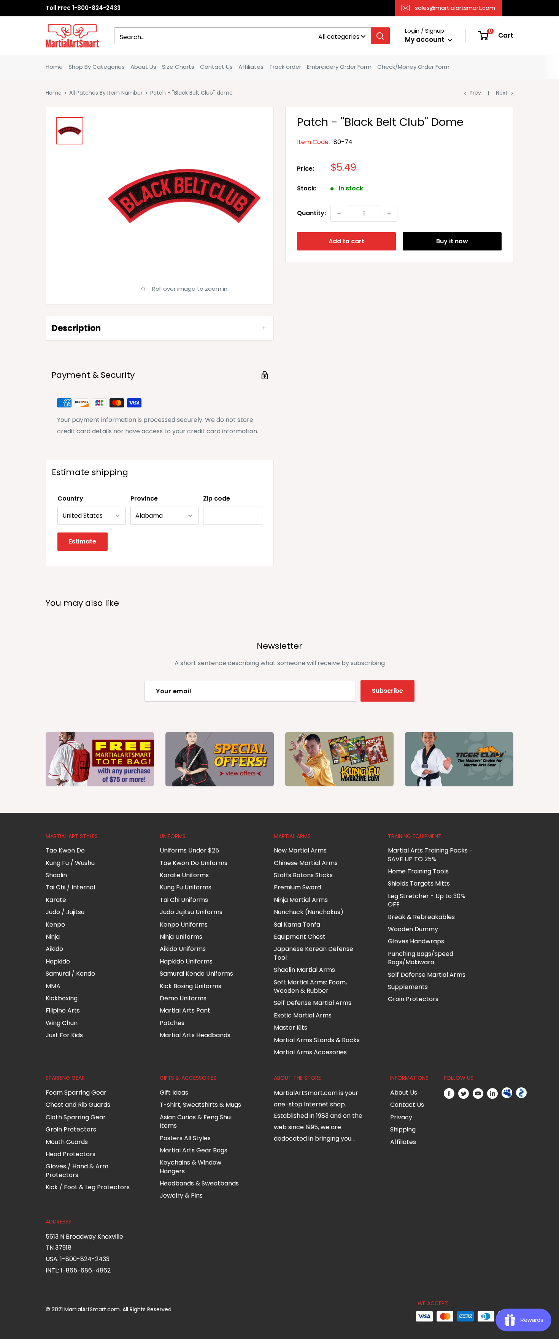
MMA (53, 986)
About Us (143, 67)
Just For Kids (64, 1035)
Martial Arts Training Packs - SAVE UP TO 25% (430, 854)
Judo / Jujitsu (65, 912)
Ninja (53, 936)
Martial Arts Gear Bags (193, 1150)
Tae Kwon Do (65, 850)
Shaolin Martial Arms (304, 969)
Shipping (403, 1129)
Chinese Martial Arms (306, 863)
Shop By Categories (96, 67)
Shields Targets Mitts (419, 883)
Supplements (408, 986)
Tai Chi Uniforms (184, 899)
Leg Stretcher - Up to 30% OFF (426, 900)
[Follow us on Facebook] (449, 1093)
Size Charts (178, 67)
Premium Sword (297, 887)
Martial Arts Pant (185, 1010)
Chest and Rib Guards (78, 1104)
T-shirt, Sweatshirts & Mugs (200, 1104)
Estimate (82, 541)
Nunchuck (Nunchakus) (308, 912)
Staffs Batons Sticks (303, 875)
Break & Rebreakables (421, 917)
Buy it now (452, 241)
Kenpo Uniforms (184, 924)
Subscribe (387, 690)
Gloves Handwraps (416, 941)
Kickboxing (62, 998)
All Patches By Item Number (106, 93)
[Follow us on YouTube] (478, 1093)
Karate (56, 899)
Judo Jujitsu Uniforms (191, 912)
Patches (172, 1023)
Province (144, 498)
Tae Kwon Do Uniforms (193, 863)
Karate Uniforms (184, 875)
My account (425, 39)
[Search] (380, 35)
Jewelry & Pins (181, 1195)
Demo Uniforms (183, 998)
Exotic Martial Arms (303, 1015)
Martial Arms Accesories (310, 1052)
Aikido (54, 948)
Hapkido (58, 961)
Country (70, 498)
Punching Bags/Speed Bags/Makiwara (420, 958)
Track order (285, 67)
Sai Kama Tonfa (297, 924)
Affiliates (251, 67)
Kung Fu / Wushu (70, 863)
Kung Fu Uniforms (185, 887)
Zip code (216, 498)
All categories (338, 36)
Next (502, 93)
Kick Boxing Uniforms (190, 986)
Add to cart (346, 241)
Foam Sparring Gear (76, 1092)
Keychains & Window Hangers (190, 1166)
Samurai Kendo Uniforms (196, 973)
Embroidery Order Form (339, 67)
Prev (475, 93)
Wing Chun (62, 1023)
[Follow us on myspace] (507, 1093)
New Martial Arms (300, 850)
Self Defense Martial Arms (312, 1002)
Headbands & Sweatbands (199, 1183)
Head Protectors (70, 1154)
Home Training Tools (418, 871)
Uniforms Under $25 (189, 850)
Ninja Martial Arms (301, 899)
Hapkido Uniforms (186, 961)
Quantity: (311, 213)
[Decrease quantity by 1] (339, 213)
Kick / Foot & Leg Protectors (88, 1187)
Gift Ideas (174, 1092)
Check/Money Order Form (413, 67)
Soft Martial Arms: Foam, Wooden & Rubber (310, 986)
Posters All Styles (185, 1138)
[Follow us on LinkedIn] (492, 1093)
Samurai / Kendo (70, 973)
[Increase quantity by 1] (389, 213)
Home (54, 67)
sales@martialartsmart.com (455, 8)
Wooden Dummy (413, 929)
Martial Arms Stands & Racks (317, 1040)
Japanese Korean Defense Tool (313, 953)
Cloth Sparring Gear (76, 1117)
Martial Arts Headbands (195, 1035)
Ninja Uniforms (181, 936)
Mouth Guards (67, 1142)
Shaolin (56, 875)
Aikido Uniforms (183, 948)
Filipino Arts (63, 1010)
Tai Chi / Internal (70, 887)
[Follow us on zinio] (521, 1093)
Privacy (401, 1117)
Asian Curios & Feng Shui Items (196, 1121)
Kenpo (55, 924)
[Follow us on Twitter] (463, 1093)
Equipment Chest (300, 936)
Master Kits (290, 1027)
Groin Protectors (413, 999)
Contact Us (216, 67)
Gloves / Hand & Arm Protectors (77, 1170)
